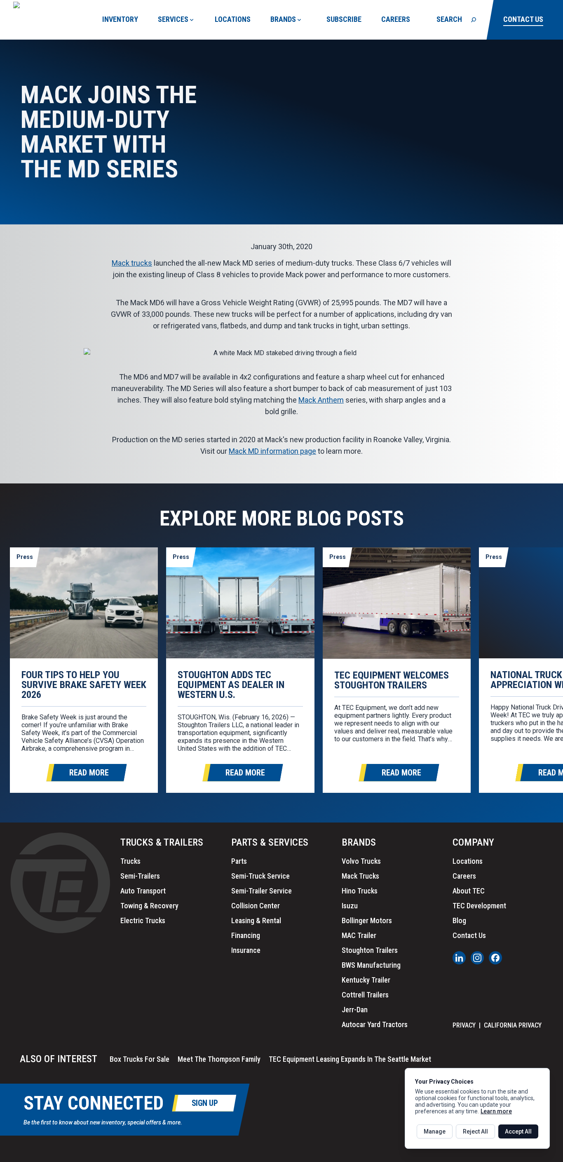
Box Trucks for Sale (139, 1059)
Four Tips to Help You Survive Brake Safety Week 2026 (83, 684)
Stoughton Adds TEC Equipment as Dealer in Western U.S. (231, 684)
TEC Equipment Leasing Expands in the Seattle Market (350, 1059)
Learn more (496, 1111)
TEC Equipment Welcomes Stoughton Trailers (391, 680)
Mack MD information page (272, 451)
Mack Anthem (321, 400)
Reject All (475, 1131)
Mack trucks (132, 263)
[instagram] (477, 957)
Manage (435, 1131)
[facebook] (495, 957)
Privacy (464, 1025)
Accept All (518, 1131)
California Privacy (513, 1025)
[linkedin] (459, 957)
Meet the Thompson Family (219, 1059)
